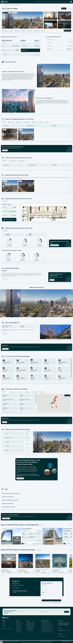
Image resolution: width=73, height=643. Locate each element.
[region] (36, 370)
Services (56, 1)
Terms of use (46, 641)
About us (60, 1)
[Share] (19, 543)
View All (42, 524)
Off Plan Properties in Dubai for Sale (8, 4)
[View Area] (15, 572)
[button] (54, 401)
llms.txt (29, 641)
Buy (39, 1)
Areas (45, 1)
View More (39, 540)
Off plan (36, 1)
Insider (53, 1)
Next (19, 536)
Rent (42, 1)
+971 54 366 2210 (16, 587)
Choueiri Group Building (26, 528)
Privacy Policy (59, 602)
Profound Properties (15, 583)
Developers (48, 1)
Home (1, 4)
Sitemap (50, 641)
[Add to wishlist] (17, 543)
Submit (51, 600)
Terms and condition (53, 602)
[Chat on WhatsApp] (71, 2)
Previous (3, 536)
